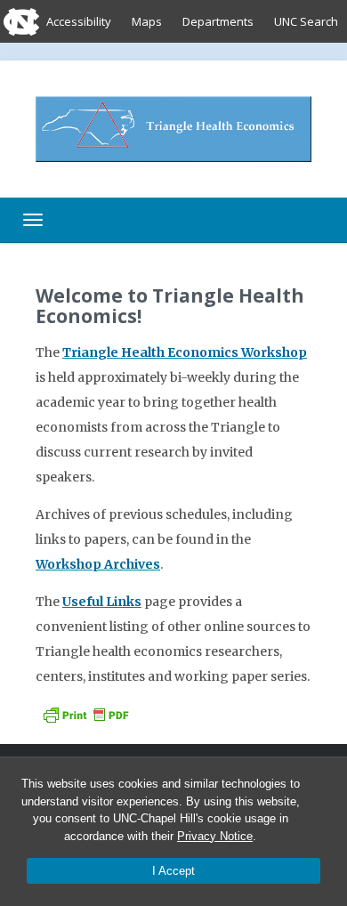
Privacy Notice (215, 836)
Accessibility (78, 21)
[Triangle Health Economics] (173, 127)
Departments (218, 21)
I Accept (173, 871)
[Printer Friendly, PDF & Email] (85, 714)
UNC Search (306, 21)
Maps (147, 21)
